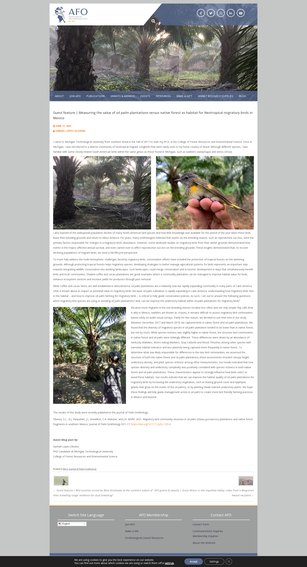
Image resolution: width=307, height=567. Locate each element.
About (59, 96)
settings (169, 563)
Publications (95, 96)
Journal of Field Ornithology (82, 469)
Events (145, 96)
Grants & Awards (123, 96)
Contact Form (201, 524)
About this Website (204, 542)
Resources (163, 96)
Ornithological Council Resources (144, 538)
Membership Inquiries (205, 536)
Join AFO (75, 96)
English (65, 523)
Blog (242, 96)
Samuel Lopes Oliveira (70, 131)
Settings (214, 561)
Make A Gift (184, 96)
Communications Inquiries (208, 531)
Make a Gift (132, 531)
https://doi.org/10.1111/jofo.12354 (150, 424)
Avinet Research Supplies (215, 96)
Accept (194, 561)
